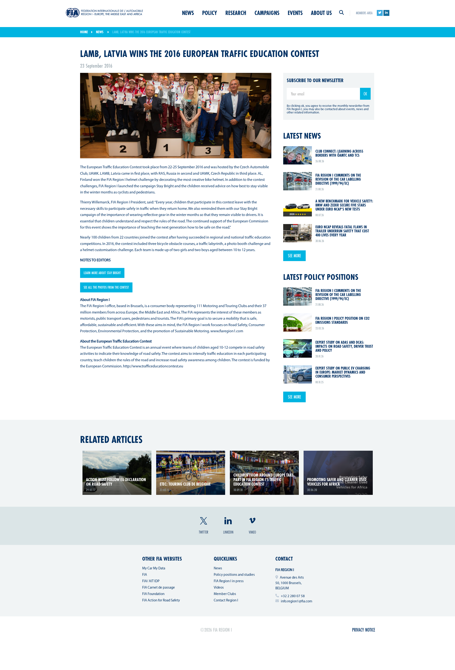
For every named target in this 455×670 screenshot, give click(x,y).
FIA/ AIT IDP (150, 581)
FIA (144, 575)
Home (84, 31)
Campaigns (267, 13)
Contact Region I (226, 600)
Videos (219, 588)
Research (235, 13)
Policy (209, 13)
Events (295, 13)
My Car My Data (153, 568)
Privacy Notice (363, 629)
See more (294, 256)
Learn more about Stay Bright (102, 272)
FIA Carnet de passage (158, 588)
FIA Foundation (153, 594)
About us (321, 13)
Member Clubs (225, 594)
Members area (364, 12)
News (188, 13)
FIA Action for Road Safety (161, 600)
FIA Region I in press (229, 581)
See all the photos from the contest (106, 287)
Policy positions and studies (234, 575)
